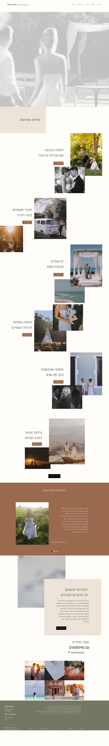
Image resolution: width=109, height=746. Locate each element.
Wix (18, 729)
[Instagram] (69, 652)
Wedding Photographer (22, 5)
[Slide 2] (57, 551)
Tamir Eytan (11, 4)
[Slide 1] (51, 551)
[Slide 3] (54, 551)
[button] (35, 670)
